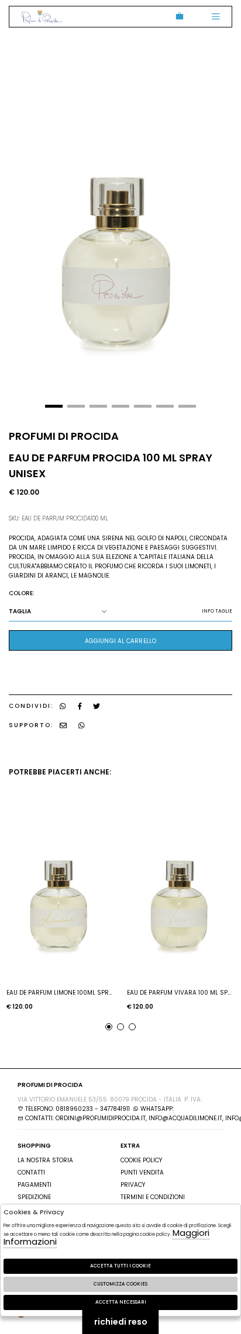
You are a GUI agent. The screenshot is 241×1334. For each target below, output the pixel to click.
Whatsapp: (156, 1108)
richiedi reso (120, 1322)
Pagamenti (34, 1184)
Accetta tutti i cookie (120, 1266)
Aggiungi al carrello (120, 641)
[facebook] (80, 706)
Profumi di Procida (41, 16)
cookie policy (141, 1160)
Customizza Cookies (120, 1284)
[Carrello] (177, 16)
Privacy (132, 1184)
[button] (54, 406)
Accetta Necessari (120, 1302)
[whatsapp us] (63, 706)
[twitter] (96, 706)
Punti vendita (142, 1172)
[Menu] (215, 16)
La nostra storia (45, 1160)
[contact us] (63, 725)
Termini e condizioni (152, 1197)
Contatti (31, 1172)
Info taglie (217, 610)
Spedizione (34, 1197)
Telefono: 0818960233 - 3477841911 (76, 1108)
